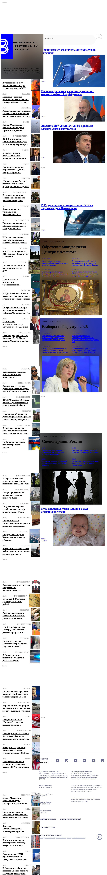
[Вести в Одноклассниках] (93, 760)
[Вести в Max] (66, 760)
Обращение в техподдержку (70, 819)
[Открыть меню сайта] (99, 36)
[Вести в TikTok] (102, 760)
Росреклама (42, 812)
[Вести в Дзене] (57, 760)
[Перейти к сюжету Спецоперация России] (70, 487)
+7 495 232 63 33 (44, 804)
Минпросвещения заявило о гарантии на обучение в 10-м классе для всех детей (20, 46)
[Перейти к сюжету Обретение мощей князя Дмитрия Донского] (70, 297)
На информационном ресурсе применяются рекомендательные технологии (62, 838)
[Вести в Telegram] (75, 760)
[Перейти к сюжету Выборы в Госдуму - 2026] (70, 374)
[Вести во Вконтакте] (84, 760)
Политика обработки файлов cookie (50, 835)
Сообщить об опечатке (48, 819)
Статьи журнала (48, 827)
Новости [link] (49, 38)
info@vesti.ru (43, 796)
